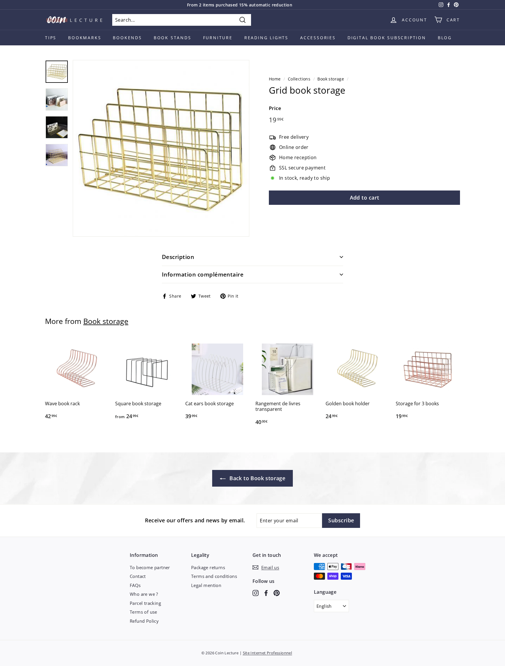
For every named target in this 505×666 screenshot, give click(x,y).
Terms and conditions (214, 576)
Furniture (218, 37)
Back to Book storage (256, 478)
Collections (299, 79)
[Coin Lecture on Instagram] (255, 592)
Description (178, 257)
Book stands (172, 37)
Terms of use (143, 612)
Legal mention (206, 585)
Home (275, 79)
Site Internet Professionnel (267, 652)
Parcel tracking (145, 603)
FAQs (135, 585)
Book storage (330, 79)
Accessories (318, 37)
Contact (138, 576)
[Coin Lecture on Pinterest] (277, 592)
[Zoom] (161, 148)
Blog (445, 37)
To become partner (150, 567)
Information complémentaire (202, 274)
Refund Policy (144, 621)
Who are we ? (144, 594)
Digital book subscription (386, 37)
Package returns (208, 567)
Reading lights (266, 37)
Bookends (127, 37)
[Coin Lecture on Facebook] (266, 592)
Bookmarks (84, 37)
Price (275, 108)
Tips (50, 37)
